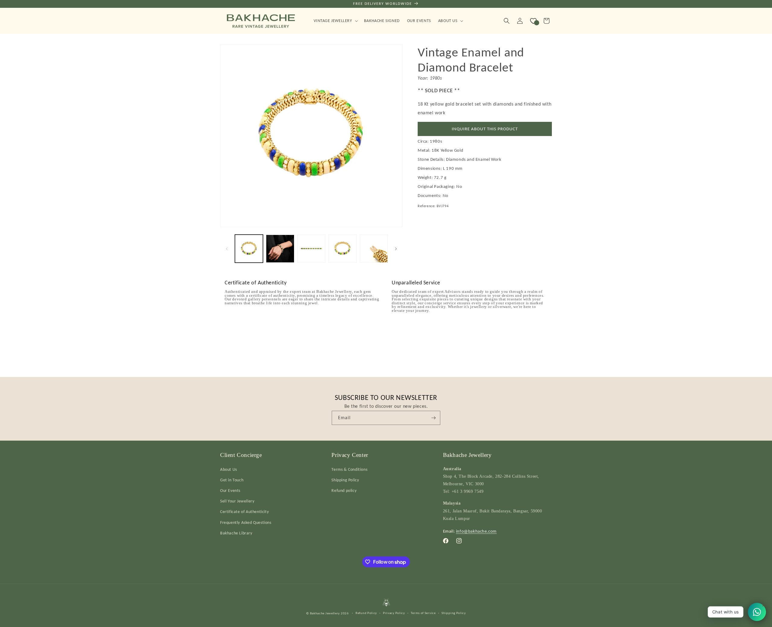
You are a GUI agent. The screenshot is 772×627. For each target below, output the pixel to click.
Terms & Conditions (349, 469)
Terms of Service (423, 613)
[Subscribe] (433, 418)
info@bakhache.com (476, 531)
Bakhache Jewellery (325, 613)
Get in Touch (231, 479)
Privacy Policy (394, 613)
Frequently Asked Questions (245, 522)
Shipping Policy (345, 479)
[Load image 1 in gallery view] (249, 249)
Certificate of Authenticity (244, 511)
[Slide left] (226, 248)
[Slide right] (396, 248)
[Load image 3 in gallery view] (311, 249)
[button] (335, 20)
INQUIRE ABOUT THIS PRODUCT (485, 128)
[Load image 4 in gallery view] (342, 249)
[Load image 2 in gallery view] (280, 249)
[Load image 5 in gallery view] (374, 249)
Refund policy (343, 490)
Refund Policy (366, 613)
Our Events (230, 490)
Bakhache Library (236, 532)
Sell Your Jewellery (237, 500)
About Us (228, 469)
